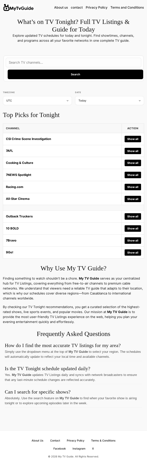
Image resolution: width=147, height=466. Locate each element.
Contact (55, 440)
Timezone (9, 92)
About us (61, 7)
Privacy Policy (97, 7)
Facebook (59, 448)
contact (77, 7)
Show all (132, 139)
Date (78, 92)
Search (75, 74)
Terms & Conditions (103, 440)
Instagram (79, 448)
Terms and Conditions (127, 7)
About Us (37, 440)
